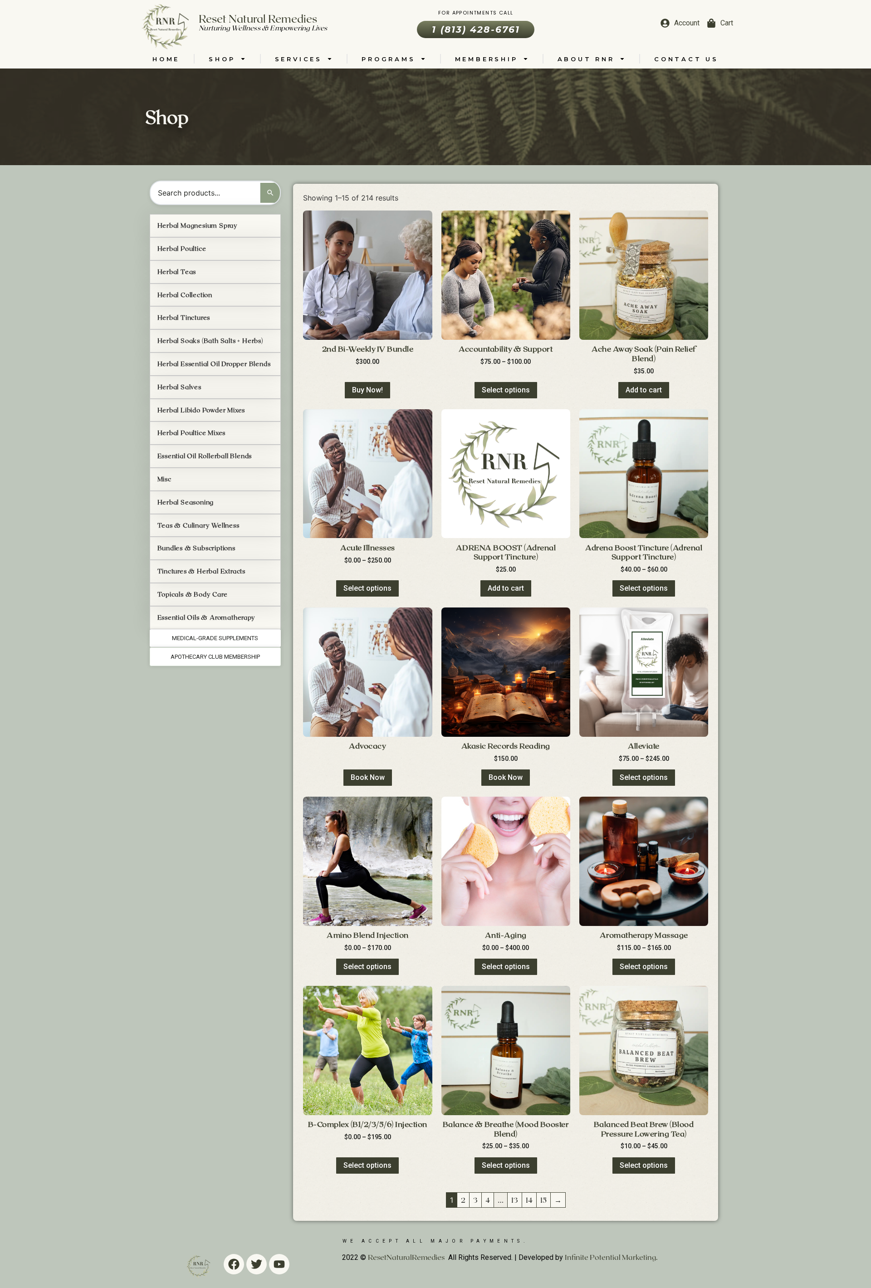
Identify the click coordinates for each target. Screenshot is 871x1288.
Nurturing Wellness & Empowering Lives (263, 28)
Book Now (368, 777)
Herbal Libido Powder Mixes (201, 410)
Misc (164, 479)
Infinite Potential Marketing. (611, 1257)
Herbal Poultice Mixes (191, 432)
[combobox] (205, 192)
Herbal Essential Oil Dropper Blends (214, 363)
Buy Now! (367, 390)
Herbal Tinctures (183, 317)
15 (543, 1199)
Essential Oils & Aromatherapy (206, 617)
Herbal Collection (185, 295)
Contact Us (686, 59)
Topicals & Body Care (192, 594)
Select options (506, 390)
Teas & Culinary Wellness (198, 525)
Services (298, 59)
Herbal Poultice (181, 248)
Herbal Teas (176, 271)
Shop (222, 59)
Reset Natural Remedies (258, 18)
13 (514, 1199)
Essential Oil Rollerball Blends (204, 456)
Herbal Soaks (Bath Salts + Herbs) (210, 340)
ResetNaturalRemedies (406, 1257)
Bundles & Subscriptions (196, 548)
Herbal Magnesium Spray (197, 225)
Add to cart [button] (644, 390)
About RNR (586, 59)
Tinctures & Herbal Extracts (201, 571)
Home (166, 59)
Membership (486, 59)
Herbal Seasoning (185, 502)
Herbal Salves (179, 387)
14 (529, 1199)
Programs (388, 59)
